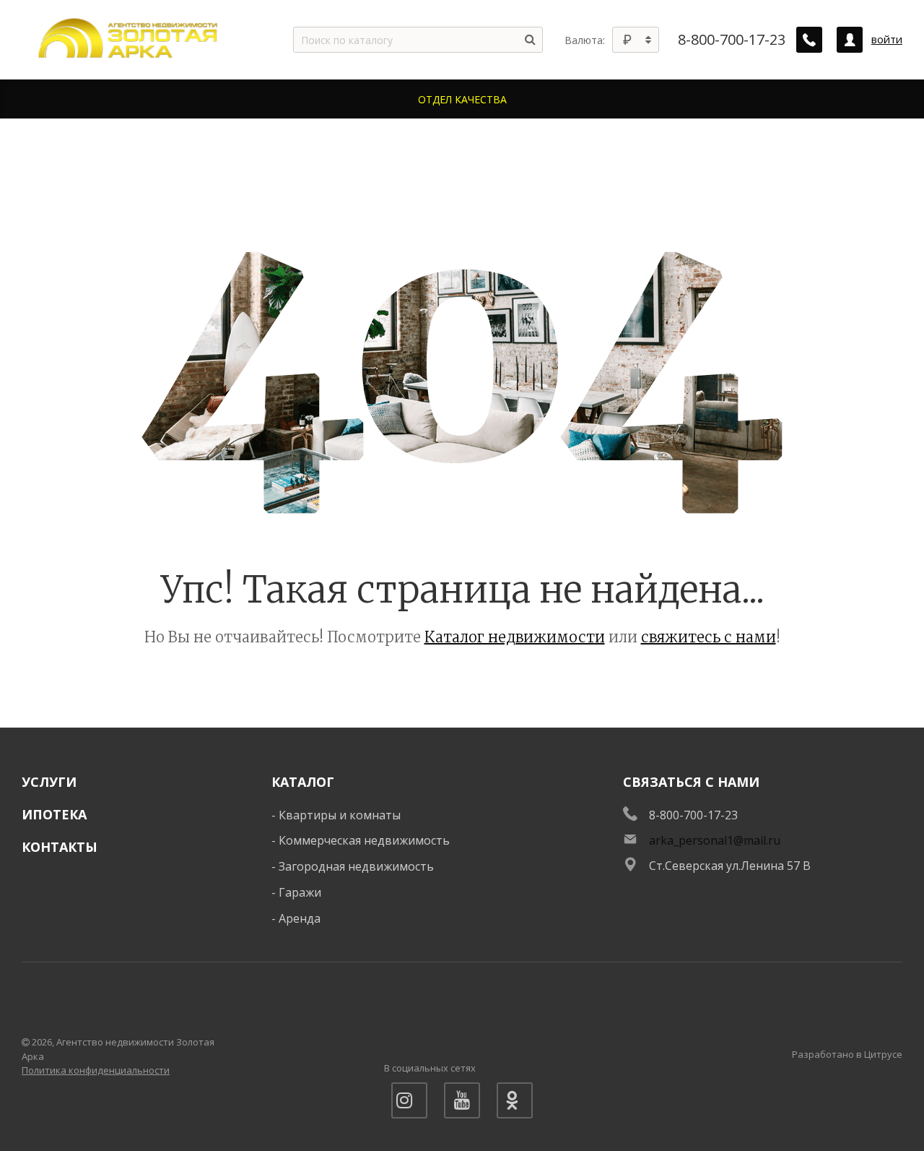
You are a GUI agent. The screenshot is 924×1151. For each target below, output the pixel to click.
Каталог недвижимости (514, 637)
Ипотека (54, 814)
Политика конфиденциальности (96, 1070)
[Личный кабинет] (850, 40)
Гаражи (300, 892)
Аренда (300, 918)
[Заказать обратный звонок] (809, 40)
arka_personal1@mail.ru (714, 840)
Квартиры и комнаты (340, 815)
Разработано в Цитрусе (847, 1054)
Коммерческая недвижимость (364, 840)
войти (886, 39)
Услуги (49, 781)
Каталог (302, 781)
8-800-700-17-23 (731, 39)
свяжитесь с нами (708, 637)
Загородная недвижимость (356, 866)
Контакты (59, 846)
